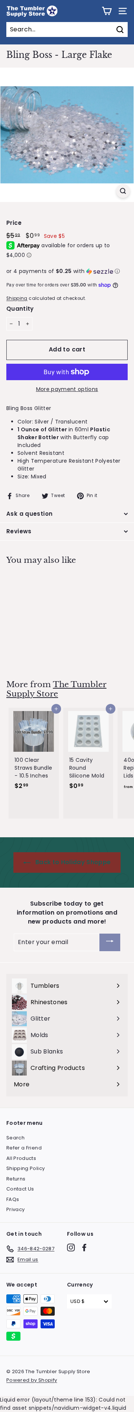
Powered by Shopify (31, 1380)
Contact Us (20, 1188)
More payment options (67, 389)
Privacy (15, 1209)
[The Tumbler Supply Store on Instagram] (71, 1247)
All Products (21, 1158)
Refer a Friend (24, 1147)
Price (14, 223)
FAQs (12, 1199)
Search (15, 1137)
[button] (67, 271)
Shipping (17, 298)
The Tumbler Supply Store (56, 689)
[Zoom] (123, 191)
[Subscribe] (109, 942)
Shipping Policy (25, 1168)
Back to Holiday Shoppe (72, 862)
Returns (15, 1178)
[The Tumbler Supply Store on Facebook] (84, 1247)
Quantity (20, 309)
